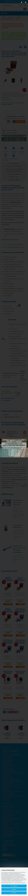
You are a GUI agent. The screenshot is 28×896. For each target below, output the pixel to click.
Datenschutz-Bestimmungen (7, 882)
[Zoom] (22, 2)
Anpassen (14, 889)
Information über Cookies (20, 882)
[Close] (26, 2)
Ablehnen (14, 892)
